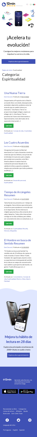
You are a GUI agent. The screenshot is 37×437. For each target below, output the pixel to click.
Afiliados (19, 411)
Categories (22, 409)
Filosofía (25, 228)
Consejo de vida (18, 131)
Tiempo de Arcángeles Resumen (17, 193)
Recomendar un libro (10, 409)
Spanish (22, 430)
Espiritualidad (8, 133)
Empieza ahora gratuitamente (18, 61)
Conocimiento (17, 277)
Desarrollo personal (19, 180)
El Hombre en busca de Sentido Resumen (17, 242)
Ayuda (25, 411)
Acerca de (6, 413)
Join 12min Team (17, 413)
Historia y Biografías (10, 231)
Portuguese (7, 430)
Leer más (9, 126)
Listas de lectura (8, 411)
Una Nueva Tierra (14, 93)
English (15, 430)
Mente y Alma (21, 279)
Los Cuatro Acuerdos (16, 142)
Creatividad (27, 131)
